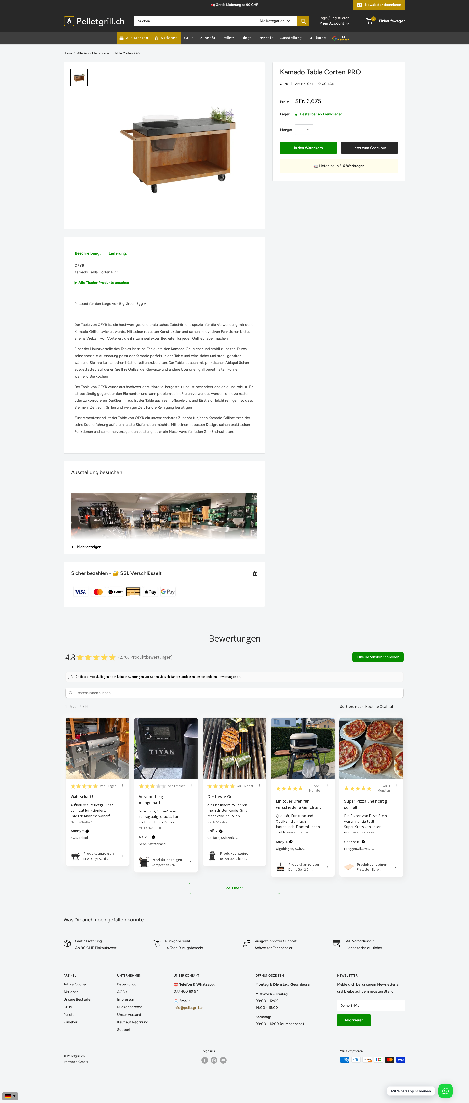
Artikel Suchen (75, 984)
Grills (68, 1007)
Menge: (286, 130)
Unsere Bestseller (78, 999)
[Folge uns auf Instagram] (214, 1060)
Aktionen (71, 992)
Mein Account (332, 23)
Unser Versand (129, 1014)
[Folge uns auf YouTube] (223, 1060)
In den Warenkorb (308, 148)
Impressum (126, 999)
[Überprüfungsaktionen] (122, 785)
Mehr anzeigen (82, 821)
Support (124, 1029)
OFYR (284, 84)
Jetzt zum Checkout (369, 148)
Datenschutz (127, 984)
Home (68, 53)
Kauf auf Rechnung (132, 1022)
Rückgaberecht (129, 1007)
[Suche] (303, 21)
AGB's (122, 992)
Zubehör (70, 1022)
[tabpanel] (164, 350)
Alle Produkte (87, 53)
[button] (177, 657)
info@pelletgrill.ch (188, 1008)
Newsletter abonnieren (383, 5)
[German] (10, 1096)
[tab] (88, 253)
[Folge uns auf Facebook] (204, 1060)
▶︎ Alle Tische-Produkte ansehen (102, 283)
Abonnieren (353, 1020)
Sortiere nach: (352, 706)
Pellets (69, 1014)
